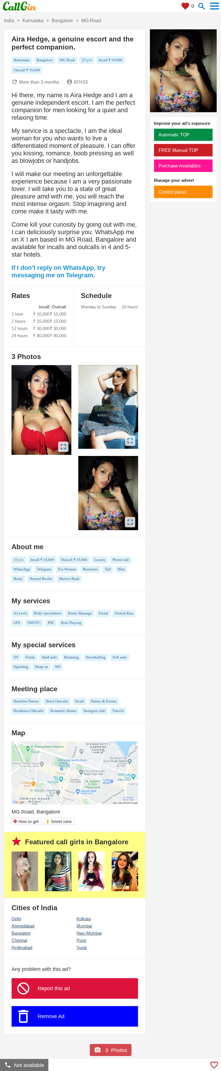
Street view (59, 821)
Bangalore (21, 933)
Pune (81, 940)
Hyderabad (22, 947)
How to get (26, 821)
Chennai (19, 940)
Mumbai (84, 925)
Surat (82, 947)
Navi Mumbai (89, 933)
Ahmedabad (23, 925)
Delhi (16, 918)
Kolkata (84, 918)
